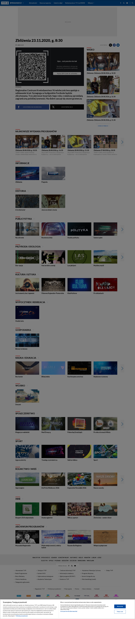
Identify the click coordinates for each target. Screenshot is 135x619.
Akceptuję (120, 606)
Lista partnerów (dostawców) (68, 611)
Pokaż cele (120, 611)
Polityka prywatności (22, 616)
